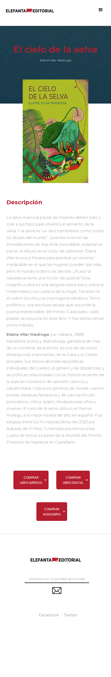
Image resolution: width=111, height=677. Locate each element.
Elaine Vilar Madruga (55, 60)
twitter (70, 615)
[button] (100, 10)
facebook (49, 615)
